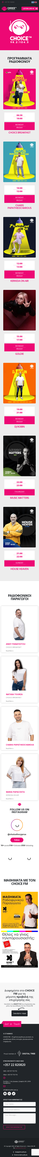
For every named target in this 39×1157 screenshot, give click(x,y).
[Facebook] (5, 1093)
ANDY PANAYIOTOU (15, 644)
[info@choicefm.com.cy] (4, 1086)
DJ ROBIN (19, 426)
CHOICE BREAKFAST (20, 132)
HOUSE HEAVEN (19, 569)
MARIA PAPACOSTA (15, 792)
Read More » (10, 651)
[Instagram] (9, 1093)
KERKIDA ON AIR (19, 281)
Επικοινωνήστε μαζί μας (20, 1155)
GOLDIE (19, 353)
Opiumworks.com (20, 1148)
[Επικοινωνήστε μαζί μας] (12, 1155)
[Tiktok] (13, 1093)
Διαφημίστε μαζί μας (20, 1152)
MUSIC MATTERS (19, 498)
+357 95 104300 (9, 2)
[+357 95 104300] (3, 2)
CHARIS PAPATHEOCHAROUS (19, 206)
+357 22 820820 (14, 1065)
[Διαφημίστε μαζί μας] (13, 1152)
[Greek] (32, 2)
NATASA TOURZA (14, 694)
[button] (36, 8)
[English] (35, 2)
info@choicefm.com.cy (10, 1090)
